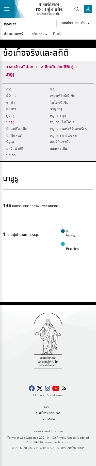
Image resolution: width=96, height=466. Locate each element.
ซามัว (10, 102)
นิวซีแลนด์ (14, 135)
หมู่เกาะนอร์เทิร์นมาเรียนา (70, 129)
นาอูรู (10, 122)
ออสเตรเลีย (58, 148)
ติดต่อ (58, 33)
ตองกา (11, 109)
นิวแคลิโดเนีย (16, 129)
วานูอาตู (56, 109)
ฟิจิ (52, 89)
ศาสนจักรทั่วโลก (19, 67)
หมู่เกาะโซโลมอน (63, 122)
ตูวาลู (10, 115)
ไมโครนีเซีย (59, 102)
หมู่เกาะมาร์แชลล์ (63, 135)
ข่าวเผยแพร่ (13, 33)
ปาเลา (11, 155)
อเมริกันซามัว (60, 142)
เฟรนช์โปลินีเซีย (62, 96)
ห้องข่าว (10, 24)
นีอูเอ (10, 142)
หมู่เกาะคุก (58, 115)
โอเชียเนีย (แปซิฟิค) (56, 67)
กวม (9, 89)
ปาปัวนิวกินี (14, 148)
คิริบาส (11, 96)
